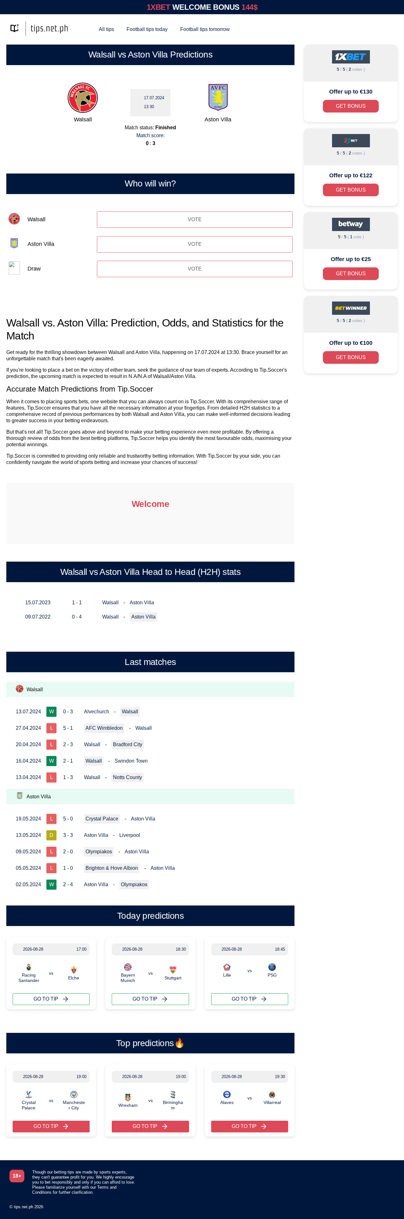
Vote (195, 219)
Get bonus (351, 106)
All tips (106, 29)
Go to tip (45, 999)
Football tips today (147, 29)
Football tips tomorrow (205, 29)
